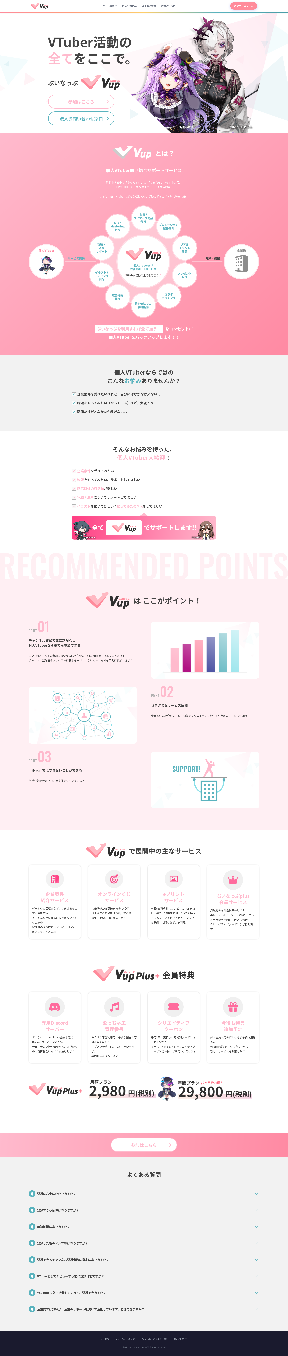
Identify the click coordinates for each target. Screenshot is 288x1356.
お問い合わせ (168, 6)
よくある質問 (149, 6)
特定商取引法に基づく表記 (155, 1339)
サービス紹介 (110, 6)
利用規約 (106, 1339)
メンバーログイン (244, 5)
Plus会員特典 (129, 6)
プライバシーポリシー (126, 1339)
